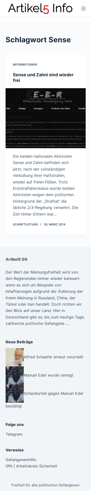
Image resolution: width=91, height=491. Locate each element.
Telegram (14, 434)
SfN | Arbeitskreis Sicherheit (31, 466)
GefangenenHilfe (21, 459)
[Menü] (83, 8)
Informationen (25, 64)
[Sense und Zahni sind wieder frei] (46, 118)
